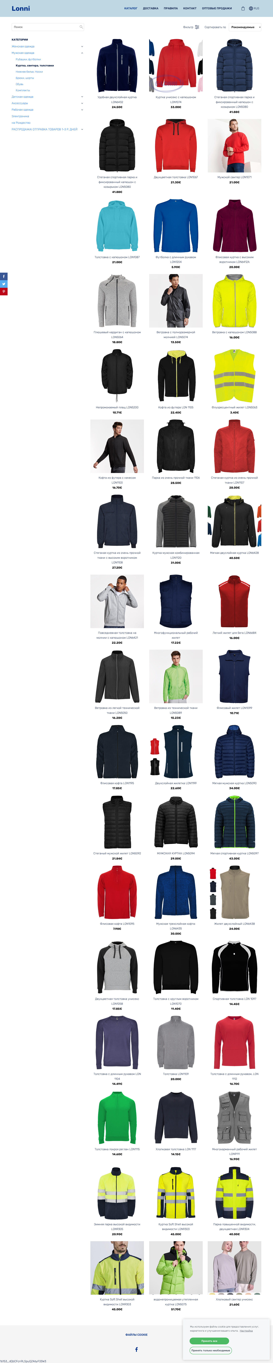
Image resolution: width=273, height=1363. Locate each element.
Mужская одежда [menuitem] (23, 53)
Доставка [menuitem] (150, 8)
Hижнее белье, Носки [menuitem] (29, 71)
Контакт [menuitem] (190, 8)
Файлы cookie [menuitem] (136, 1334)
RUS (256, 8)
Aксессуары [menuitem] (20, 103)
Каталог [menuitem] (130, 8)
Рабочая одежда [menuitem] (22, 109)
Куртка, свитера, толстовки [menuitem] (35, 65)
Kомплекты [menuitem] (23, 90)
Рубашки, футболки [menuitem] (28, 59)
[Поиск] (81, 27)
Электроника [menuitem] (20, 116)
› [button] (82, 46)
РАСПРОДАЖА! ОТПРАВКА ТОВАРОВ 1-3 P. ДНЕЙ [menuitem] (44, 129)
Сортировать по (215, 27)
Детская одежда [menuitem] (22, 96)
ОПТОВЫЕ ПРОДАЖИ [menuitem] (217, 8)
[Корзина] (243, 8)
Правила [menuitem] (171, 8)
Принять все (209, 1340)
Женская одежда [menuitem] (23, 46)
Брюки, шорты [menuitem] (25, 78)
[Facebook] (136, 1349)
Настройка (246, 1330)
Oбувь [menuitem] (19, 84)
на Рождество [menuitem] (21, 122)
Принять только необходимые (210, 1350)
